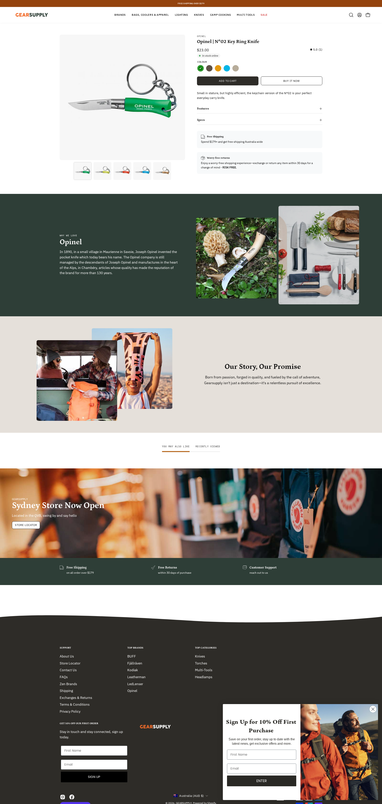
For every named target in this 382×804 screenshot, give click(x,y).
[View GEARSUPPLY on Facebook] (72, 797)
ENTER (261, 780)
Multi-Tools (203, 670)
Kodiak (132, 670)
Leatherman (136, 677)
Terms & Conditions (75, 704)
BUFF (131, 656)
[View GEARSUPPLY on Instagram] (63, 797)
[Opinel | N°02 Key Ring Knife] (83, 171)
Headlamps (203, 677)
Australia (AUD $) (191, 796)
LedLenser (135, 684)
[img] (316, 49)
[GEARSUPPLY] (32, 15)
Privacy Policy (70, 711)
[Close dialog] (372, 709)
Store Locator (26, 525)
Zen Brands (68, 684)
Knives (200, 656)
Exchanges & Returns (76, 697)
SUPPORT (65, 647)
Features (203, 108)
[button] (351, 15)
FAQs (64, 677)
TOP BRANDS (135, 647)
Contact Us (68, 670)
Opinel (201, 36)
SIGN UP (94, 777)
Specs (201, 120)
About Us (67, 656)
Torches (201, 663)
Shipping (66, 691)
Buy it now (291, 81)
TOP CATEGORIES (205, 647)
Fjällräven (134, 663)
